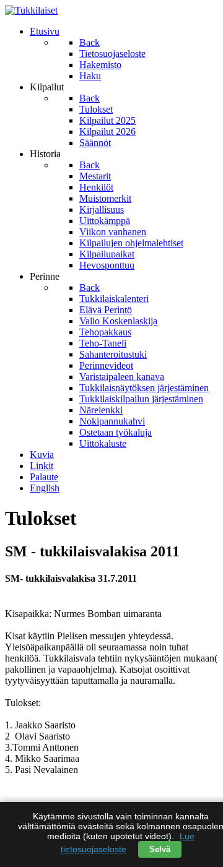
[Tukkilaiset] (31, 10)
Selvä (159, 849)
